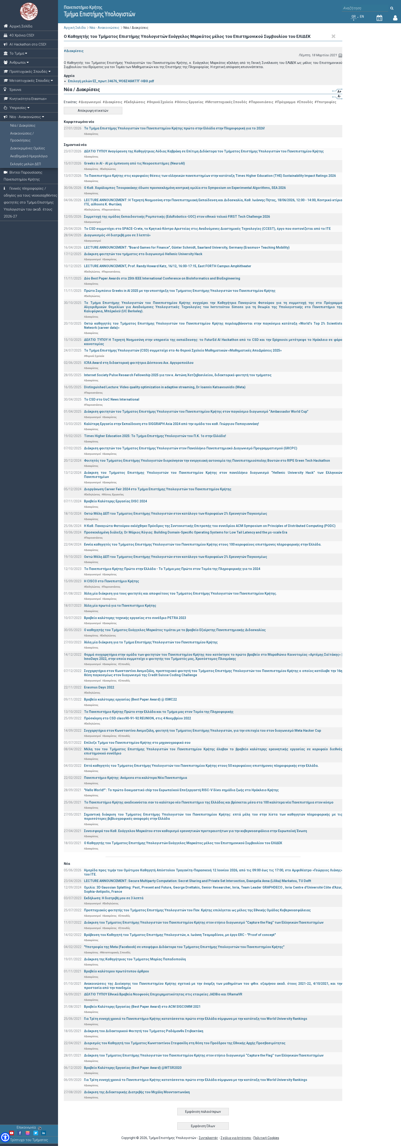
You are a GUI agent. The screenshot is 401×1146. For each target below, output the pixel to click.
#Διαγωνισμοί (89, 102)
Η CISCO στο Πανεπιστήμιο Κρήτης (111, 581)
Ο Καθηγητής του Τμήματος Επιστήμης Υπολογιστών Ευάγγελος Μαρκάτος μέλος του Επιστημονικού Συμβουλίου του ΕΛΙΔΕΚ (183, 843)
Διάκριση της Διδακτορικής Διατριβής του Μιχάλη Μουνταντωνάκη (137, 1092)
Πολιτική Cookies (266, 1138)
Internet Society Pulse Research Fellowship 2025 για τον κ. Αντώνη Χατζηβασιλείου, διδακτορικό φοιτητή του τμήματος (178, 375)
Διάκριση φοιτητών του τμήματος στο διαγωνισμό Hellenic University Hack (143, 254)
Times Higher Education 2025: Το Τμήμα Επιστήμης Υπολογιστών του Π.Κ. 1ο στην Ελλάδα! (155, 436)
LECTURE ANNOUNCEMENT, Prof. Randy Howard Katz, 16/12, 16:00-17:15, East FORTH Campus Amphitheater (167, 266)
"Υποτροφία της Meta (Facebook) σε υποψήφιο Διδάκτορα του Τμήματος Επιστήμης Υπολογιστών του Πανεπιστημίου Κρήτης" (184, 947)
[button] (5, 1137)
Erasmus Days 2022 (99, 687)
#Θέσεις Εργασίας (189, 102)
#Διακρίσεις (74, 51)
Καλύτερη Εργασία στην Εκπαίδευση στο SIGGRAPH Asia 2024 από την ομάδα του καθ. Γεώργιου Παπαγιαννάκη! (171, 424)
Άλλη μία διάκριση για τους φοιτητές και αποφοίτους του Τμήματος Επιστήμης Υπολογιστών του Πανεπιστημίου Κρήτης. (180, 593)
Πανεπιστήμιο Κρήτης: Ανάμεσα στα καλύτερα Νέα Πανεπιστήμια (135, 778)
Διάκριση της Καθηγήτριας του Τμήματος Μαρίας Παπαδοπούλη (135, 959)
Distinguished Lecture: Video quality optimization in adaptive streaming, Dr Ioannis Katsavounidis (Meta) (165, 387)
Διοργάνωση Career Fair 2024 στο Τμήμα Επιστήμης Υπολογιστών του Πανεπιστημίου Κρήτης (157, 489)
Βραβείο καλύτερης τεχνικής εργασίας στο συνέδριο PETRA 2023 (135, 618)
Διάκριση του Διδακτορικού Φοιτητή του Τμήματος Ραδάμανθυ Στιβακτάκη (143, 1031)
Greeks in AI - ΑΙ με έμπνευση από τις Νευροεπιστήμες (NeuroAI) (134, 163)
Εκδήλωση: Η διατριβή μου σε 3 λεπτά (113, 898)
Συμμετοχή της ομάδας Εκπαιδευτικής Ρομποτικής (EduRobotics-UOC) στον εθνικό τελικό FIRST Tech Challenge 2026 (177, 216)
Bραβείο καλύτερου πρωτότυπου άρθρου (116, 971)
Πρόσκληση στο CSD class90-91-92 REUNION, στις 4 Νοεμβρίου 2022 (137, 718)
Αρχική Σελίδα (75, 28)
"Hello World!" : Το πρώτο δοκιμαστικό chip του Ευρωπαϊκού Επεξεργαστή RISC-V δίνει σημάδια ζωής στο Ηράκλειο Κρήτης (181, 790)
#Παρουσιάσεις (261, 102)
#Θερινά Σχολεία (160, 102)
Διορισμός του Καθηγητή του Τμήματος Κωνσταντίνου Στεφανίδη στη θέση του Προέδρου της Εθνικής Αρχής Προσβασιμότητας (184, 1043)
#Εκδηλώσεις (134, 102)
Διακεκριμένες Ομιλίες (27, 148)
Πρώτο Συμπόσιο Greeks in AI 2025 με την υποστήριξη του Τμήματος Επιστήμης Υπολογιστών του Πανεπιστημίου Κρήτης (179, 291)
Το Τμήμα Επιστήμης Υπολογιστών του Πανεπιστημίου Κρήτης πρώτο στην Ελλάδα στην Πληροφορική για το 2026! (174, 128)
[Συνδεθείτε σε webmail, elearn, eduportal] (395, 19)
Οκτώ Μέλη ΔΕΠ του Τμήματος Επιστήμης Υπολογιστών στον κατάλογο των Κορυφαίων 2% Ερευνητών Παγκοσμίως (175, 513)
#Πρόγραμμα (285, 102)
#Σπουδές (305, 102)
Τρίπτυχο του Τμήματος (29, 1140)
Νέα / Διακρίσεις (23, 125)
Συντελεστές (208, 1138)
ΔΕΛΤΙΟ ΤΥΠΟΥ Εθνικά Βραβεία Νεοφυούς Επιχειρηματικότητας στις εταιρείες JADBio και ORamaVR (163, 994)
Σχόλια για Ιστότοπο (236, 1138)
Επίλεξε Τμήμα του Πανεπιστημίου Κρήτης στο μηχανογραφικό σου (137, 742)
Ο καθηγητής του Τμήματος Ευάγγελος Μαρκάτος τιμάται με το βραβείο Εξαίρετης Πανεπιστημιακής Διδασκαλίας (175, 630)
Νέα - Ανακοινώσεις (105, 28)
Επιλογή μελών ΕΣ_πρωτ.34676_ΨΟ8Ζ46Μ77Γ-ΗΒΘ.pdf (111, 81)
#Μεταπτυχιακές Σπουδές (226, 102)
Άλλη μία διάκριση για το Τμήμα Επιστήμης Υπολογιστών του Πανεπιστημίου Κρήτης (151, 642)
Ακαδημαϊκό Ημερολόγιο (29, 156)
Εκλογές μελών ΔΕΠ (25, 164)
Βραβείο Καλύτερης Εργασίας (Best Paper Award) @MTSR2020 (132, 1068)
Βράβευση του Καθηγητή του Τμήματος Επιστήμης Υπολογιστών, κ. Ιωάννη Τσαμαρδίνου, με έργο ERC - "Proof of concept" (180, 935)
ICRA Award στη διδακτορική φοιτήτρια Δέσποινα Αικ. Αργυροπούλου (139, 363)
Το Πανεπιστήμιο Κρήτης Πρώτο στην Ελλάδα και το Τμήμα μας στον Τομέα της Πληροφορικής (158, 712)
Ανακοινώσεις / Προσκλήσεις (22, 137)
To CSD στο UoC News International (111, 399)
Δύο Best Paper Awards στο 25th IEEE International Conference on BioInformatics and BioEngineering (162, 278)
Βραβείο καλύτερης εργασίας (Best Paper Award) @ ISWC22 (130, 699)
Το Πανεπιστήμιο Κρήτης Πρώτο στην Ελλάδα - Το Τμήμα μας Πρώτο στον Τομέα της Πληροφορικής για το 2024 (172, 569)
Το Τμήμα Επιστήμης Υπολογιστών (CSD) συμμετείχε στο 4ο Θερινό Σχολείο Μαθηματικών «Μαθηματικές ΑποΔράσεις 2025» (183, 350)
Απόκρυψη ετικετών (93, 110)
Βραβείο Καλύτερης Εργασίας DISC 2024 (115, 501)
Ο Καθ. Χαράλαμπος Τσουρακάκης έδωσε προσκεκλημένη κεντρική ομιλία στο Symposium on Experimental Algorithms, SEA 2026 (185, 188)
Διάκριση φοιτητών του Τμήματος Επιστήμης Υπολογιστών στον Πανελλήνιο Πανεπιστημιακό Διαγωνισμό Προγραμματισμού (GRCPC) (190, 448)
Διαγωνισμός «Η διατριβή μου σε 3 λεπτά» (117, 235)
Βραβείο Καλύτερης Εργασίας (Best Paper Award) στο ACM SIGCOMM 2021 (142, 1006)
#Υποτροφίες (325, 102)
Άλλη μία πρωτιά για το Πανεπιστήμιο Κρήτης (120, 605)
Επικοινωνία (26, 1127)
